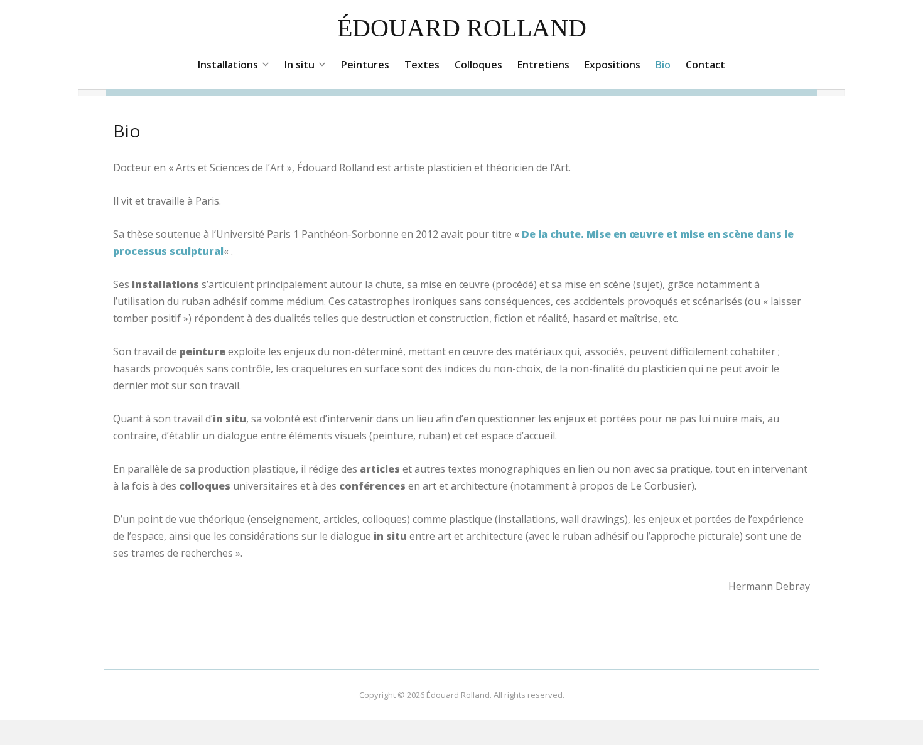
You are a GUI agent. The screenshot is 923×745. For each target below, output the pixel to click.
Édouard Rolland (461, 28)
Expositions (612, 65)
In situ (299, 65)
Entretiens (543, 65)
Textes (422, 65)
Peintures (365, 65)
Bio (663, 65)
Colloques (478, 65)
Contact (705, 65)
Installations (228, 65)
